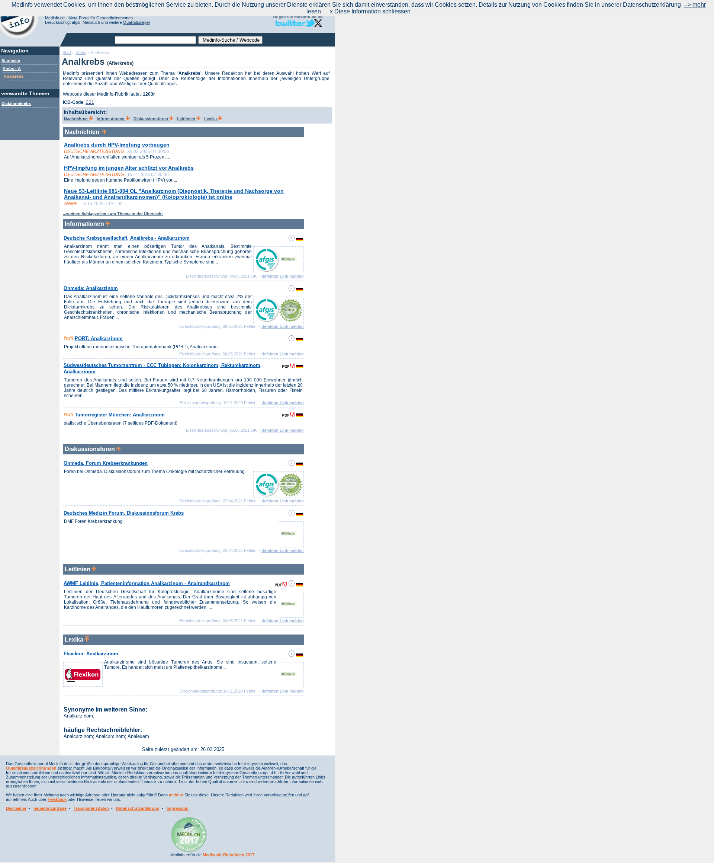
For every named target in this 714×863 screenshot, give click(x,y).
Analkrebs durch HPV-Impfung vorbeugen (117, 145)
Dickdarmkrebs (16, 103)
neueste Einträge (50, 808)
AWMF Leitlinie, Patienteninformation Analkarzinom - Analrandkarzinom (147, 583)
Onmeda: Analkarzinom (91, 288)
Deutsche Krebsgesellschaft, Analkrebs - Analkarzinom (127, 238)
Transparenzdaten (91, 808)
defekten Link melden (282, 276)
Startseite (10, 60)
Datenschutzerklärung (138, 808)
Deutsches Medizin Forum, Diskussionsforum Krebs (124, 513)
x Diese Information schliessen (370, 11)
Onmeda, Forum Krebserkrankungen (106, 463)
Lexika (211, 118)
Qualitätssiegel (136, 22)
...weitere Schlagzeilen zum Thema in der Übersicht (113, 213)
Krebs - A (12, 68)
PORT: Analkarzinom (99, 338)
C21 (90, 102)
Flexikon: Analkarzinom (91, 653)
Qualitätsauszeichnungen (31, 768)
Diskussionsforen (151, 118)
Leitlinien (186, 118)
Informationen (111, 118)
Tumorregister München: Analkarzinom (120, 415)
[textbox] (155, 40)
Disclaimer (16, 808)
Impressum (178, 808)
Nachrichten (76, 118)
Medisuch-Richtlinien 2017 (228, 855)
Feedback (57, 799)
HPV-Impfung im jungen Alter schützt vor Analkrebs (129, 168)
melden (176, 795)
